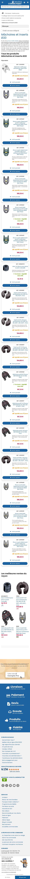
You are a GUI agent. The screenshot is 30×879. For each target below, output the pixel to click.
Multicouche (15, 13)
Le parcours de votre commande (12, 842)
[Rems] (17, 637)
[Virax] (17, 608)
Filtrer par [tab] (5, 26)
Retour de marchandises (10, 800)
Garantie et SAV (7, 809)
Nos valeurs (5, 811)
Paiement (5, 818)
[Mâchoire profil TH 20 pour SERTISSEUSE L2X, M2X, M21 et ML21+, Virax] (7, 618)
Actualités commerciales (10, 827)
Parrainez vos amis (8, 806)
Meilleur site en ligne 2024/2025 (12, 742)
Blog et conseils (7, 822)
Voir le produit (16, 82)
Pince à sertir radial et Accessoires (11, 18)
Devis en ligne (6, 815)
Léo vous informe (7, 840)
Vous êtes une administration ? (11, 756)
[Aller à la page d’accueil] (2, 13)
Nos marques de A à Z (9, 751)
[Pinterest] (10, 785)
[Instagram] (18, 785)
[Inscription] (4, 779)
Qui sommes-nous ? (8, 740)
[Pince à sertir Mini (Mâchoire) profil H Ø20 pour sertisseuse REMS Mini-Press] (22, 618)
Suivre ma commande (9, 838)
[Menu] (2, 2)
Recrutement (6, 824)
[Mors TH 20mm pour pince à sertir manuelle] (7, 587)
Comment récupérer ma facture (12, 844)
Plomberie (8, 13)
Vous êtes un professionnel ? (11, 753)
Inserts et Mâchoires (7, 20)
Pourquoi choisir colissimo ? (10, 802)
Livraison (4, 797)
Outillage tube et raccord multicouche (13, 16)
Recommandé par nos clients (11, 813)
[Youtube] (14, 785)
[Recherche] (27, 6)
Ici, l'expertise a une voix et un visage (13, 835)
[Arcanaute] (2, 605)
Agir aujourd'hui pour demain (11, 744)
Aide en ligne (6, 820)
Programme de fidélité (9, 804)
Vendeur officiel (7, 749)
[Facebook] (3, 785)
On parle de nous (7, 747)
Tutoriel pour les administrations (12, 758)
